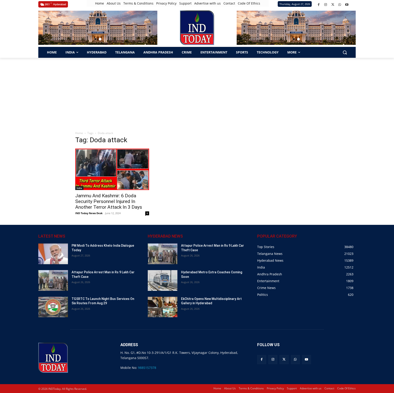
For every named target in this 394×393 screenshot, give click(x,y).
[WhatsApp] (339, 4)
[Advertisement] (197, 92)
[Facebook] (318, 4)
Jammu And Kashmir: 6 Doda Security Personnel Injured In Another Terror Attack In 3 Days (108, 201)
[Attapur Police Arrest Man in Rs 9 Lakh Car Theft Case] (53, 280)
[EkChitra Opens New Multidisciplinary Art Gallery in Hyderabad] (162, 307)
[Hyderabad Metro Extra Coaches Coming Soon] (162, 280)
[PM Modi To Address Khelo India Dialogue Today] (53, 253)
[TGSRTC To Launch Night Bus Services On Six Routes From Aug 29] (53, 307)
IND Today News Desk (89, 213)
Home (79, 133)
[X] (332, 4)
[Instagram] (325, 4)
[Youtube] (347, 4)
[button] (95, 39)
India (79, 188)
